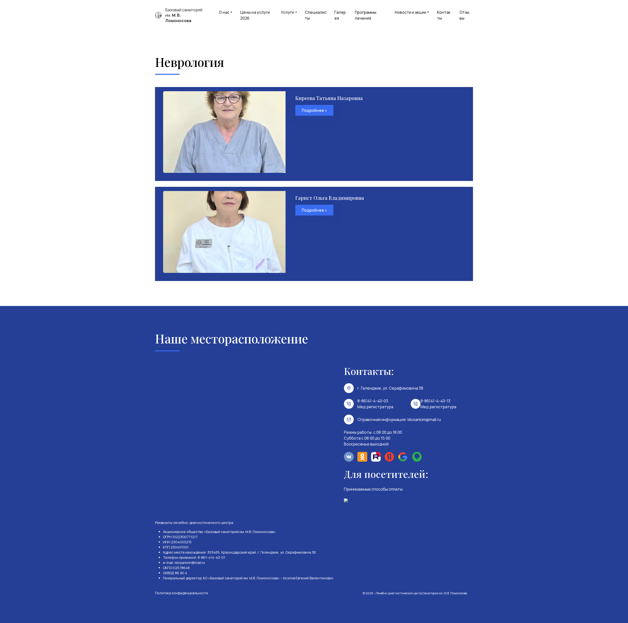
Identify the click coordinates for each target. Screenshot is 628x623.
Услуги (287, 12)
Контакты (443, 15)
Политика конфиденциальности (181, 593)
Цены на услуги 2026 (255, 15)
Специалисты (316, 15)
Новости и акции (410, 12)
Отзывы (464, 15)
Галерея (340, 15)
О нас (224, 12)
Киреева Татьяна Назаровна (329, 98)
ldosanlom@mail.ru (424, 419)
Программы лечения (365, 15)
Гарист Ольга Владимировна (329, 197)
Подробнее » (314, 110)
